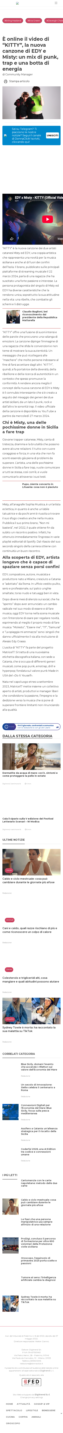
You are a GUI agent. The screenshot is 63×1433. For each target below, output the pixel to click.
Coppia (23, 1417)
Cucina (10, 1417)
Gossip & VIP (42, 1404)
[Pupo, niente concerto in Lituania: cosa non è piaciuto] (40, 496)
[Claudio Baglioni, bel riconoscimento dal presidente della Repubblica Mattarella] (40, 324)
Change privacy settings (31, 1397)
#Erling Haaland (13, 20)
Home (9, 1404)
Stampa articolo (19, 81)
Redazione (6, 893)
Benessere (48, 1410)
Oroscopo (13, 1423)
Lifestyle (32, 1410)
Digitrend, (6, 784)
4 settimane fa (15, 829)
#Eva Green (34, 20)
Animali (36, 1417)
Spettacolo (14, 1410)
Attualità (23, 1404)
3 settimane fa (15, 784)
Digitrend (45, 1370)
